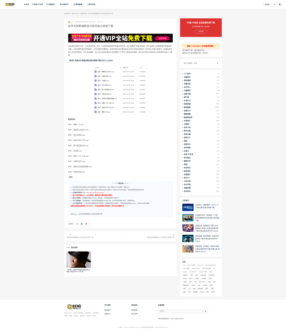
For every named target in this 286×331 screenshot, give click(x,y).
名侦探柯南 (211, 275)
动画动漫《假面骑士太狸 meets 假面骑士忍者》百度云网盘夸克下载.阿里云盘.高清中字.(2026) (207, 228)
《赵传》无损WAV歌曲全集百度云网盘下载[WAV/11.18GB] (90, 60)
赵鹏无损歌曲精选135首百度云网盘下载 (161, 237)
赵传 (70, 177)
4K (184, 265)
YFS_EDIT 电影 (203, 271)
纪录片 (207, 288)
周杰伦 (185, 278)
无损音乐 (85, 21)
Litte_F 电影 (186, 268)
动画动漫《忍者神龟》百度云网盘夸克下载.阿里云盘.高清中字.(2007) (207, 238)
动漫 (191, 275)
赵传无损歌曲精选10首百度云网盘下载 (90, 214)
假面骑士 (185, 275)
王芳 (189, 288)
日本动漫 (205, 285)
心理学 (185, 282)
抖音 (195, 282)
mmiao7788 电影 (206, 268)
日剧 (199, 285)
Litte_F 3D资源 (191, 265)
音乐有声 (92, 21)
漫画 (184, 288)
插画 (209, 282)
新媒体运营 (186, 285)
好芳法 (210, 278)
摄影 (214, 282)
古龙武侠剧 (203, 275)
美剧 (212, 288)
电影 (194, 288)
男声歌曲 (200, 288)
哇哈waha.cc (75, 13)
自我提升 (107, 310)
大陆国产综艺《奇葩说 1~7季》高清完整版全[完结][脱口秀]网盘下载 (207, 217)
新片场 (193, 285)
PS (214, 268)
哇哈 (121, 327)
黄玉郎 (213, 292)
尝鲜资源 (83, 13)
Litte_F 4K (200, 265)
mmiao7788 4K (196, 268)
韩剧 (207, 292)
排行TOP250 (202, 282)
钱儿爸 (202, 292)
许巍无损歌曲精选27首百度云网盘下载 (79, 237)
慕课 (190, 282)
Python (185, 271)
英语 (189, 292)
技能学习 (107, 314)
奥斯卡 (191, 278)
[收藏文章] (77, 224)
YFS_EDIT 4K (193, 271)
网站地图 (144, 327)
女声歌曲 (203, 278)
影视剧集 (134, 310)
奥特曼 (197, 278)
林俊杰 (211, 285)
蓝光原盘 (195, 292)
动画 (196, 275)
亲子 (210, 271)
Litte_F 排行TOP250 (210, 265)
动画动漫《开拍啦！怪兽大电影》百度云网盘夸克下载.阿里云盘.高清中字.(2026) (207, 249)
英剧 (184, 292)
